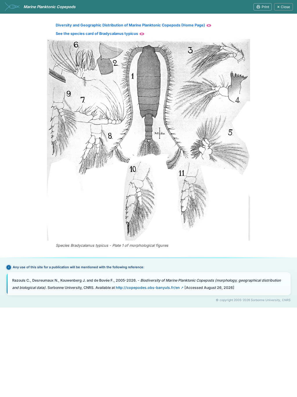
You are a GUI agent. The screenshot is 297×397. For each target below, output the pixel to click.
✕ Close (283, 7)
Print (265, 7)
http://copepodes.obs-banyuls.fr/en (148, 287)
